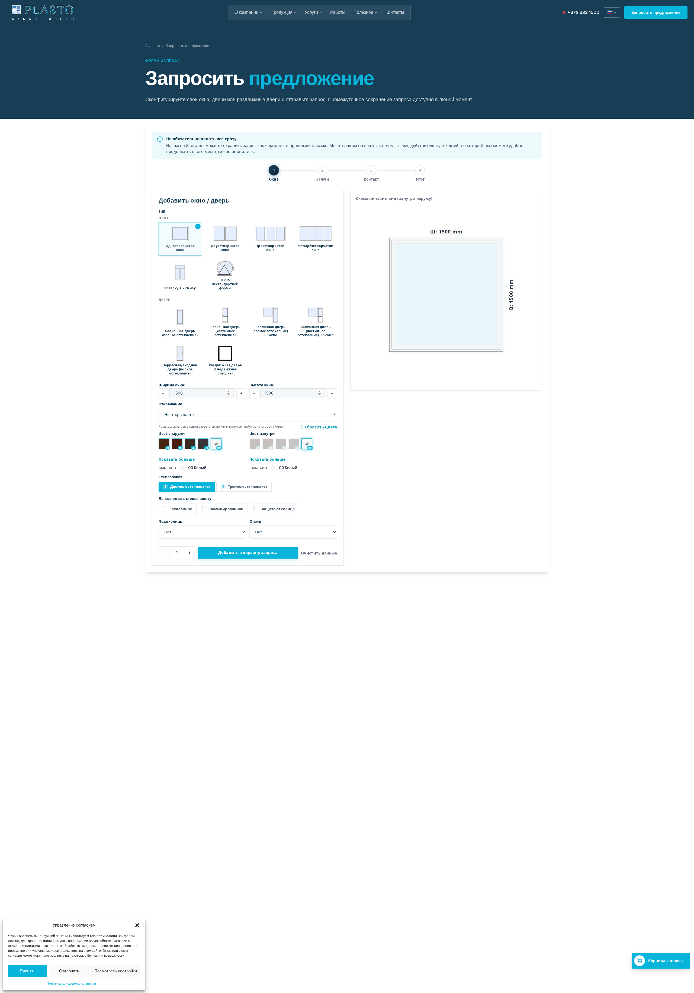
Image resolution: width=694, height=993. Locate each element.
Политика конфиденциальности (71, 983)
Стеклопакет (170, 477)
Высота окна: (261, 385)
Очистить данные (319, 553)
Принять (28, 970)
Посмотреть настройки (115, 970)
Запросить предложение (655, 12)
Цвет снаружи (172, 433)
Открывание (170, 404)
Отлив (255, 521)
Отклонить (69, 970)
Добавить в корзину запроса (248, 552)
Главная (152, 45)
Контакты (394, 12)
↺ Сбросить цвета (318, 427)
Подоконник (170, 521)
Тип (162, 211)
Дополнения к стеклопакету (185, 498)
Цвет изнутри (262, 433)
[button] (137, 925)
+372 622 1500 (583, 12)
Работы (337, 12)
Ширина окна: (172, 385)
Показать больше (177, 459)
